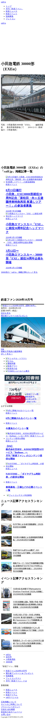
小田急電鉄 (10, 659)
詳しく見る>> (7, 354)
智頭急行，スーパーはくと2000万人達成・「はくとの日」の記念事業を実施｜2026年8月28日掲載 (28, 643)
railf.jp (3, 2)
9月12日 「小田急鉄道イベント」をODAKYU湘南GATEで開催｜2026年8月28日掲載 (28, 630)
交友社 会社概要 (8, 709)
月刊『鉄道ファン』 (14, 9)
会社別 (9, 657)
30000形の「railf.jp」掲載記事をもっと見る (19, 272)
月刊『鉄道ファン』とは (16, 681)
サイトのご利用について (11, 704)
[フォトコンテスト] (22, 35)
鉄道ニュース (11, 11)
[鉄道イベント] (22, 30)
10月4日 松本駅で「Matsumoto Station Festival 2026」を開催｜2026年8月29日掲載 (28, 591)
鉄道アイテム (11, 695)
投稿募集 (9, 16)
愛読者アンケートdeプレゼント (14, 316)
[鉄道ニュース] (22, 28)
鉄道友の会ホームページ (11, 712)
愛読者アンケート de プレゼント (19, 673)
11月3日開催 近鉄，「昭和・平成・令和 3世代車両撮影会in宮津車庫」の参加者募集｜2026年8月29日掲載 (28, 604)
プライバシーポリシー (10, 707)
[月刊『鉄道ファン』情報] (22, 25)
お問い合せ (6, 714)
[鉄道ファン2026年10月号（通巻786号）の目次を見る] (18, 306)
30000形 (9, 662)
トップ (9, 6)
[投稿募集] (22, 33)
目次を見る (6, 313)
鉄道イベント (11, 14)
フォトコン (10, 19)
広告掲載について (8, 702)
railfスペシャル (12, 697)
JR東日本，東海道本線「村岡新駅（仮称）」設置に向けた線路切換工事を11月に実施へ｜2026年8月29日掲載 (27, 514)
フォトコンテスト (13, 678)
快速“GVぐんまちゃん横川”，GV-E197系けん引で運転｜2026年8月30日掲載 (27, 552)
